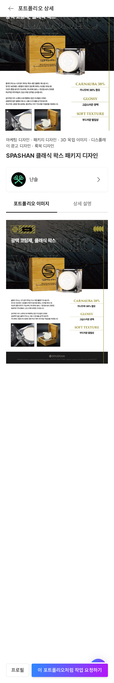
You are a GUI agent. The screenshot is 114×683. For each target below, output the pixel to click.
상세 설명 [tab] (82, 204)
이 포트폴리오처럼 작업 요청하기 (70, 670)
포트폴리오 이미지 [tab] (31, 204)
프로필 (17, 670)
